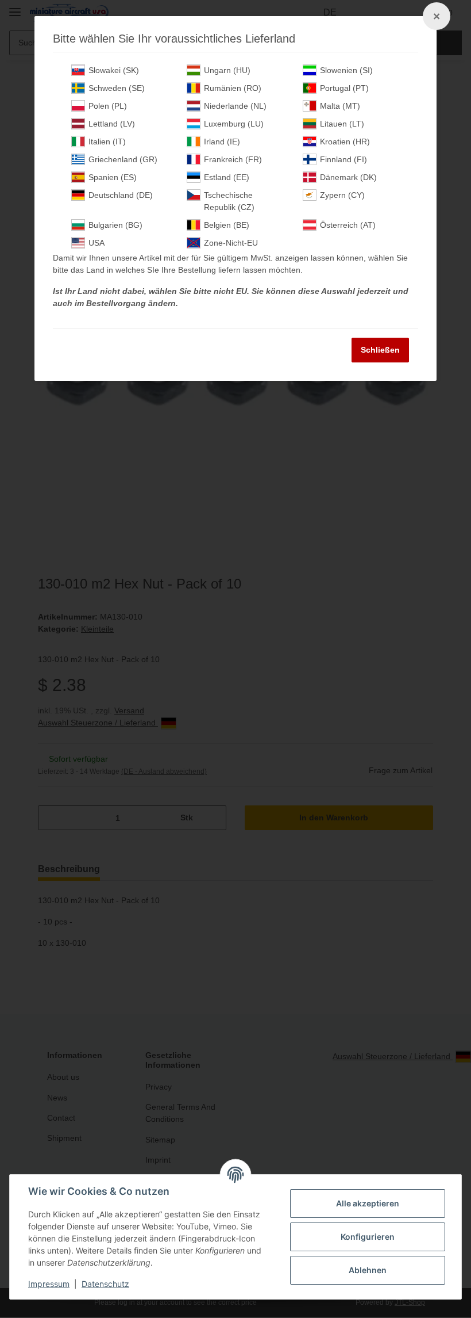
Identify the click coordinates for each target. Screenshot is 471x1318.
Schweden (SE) (116, 88)
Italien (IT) (107, 141)
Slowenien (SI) (346, 70)
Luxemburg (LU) (234, 123)
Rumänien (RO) (232, 88)
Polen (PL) (107, 105)
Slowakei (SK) (113, 70)
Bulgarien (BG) (115, 225)
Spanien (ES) (112, 177)
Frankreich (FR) (233, 159)
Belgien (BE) (226, 225)
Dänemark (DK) (348, 177)
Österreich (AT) (348, 225)
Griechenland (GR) (122, 159)
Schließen (380, 349)
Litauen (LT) (342, 123)
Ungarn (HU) (227, 70)
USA (96, 242)
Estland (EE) (226, 177)
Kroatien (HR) (345, 141)
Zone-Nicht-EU (231, 242)
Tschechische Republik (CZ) (229, 201)
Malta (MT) (340, 105)
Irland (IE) (222, 141)
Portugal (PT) (344, 88)
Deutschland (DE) (120, 195)
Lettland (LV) (111, 123)
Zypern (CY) (342, 195)
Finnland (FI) (343, 159)
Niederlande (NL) (235, 105)
